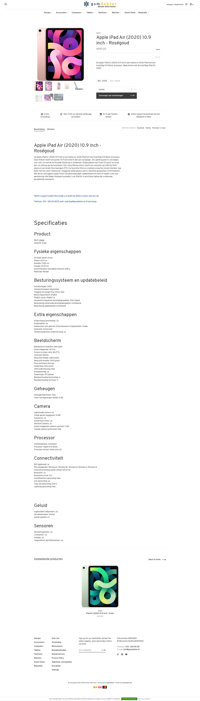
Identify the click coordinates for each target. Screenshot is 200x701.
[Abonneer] (102, 650)
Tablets (89, 13)
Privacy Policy (58, 658)
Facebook (140, 128)
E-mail (163, 128)
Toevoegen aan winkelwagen (111, 96)
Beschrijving (39, 129)
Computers (76, 13)
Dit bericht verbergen (129, 699)
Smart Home (130, 13)
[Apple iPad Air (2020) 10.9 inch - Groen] (100, 586)
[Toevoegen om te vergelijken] (159, 58)
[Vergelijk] (186, 5)
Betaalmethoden (59, 650)
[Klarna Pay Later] (100, 688)
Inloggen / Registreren (175, 5)
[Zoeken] (6, 5)
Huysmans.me (127, 683)
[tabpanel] (60, 54)
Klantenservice (58, 654)
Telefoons (102, 13)
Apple (158, 49)
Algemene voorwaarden (62, 662)
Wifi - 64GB (102, 81)
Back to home (155, 559)
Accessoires (61, 13)
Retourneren (57, 646)
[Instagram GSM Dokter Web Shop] (122, 655)
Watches (115, 13)
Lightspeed (110, 683)
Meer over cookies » (144, 699)
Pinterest (155, 128)
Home (98, 33)
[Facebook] (118, 655)
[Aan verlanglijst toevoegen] (156, 58)
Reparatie (142, 13)
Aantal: (102, 89)
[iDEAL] (95, 688)
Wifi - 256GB (115, 81)
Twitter (148, 128)
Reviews (51, 129)
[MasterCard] (105, 688)
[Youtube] (126, 655)
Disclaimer (56, 666)
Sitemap (55, 670)
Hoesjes (47, 13)
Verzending (56, 642)
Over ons (55, 638)
